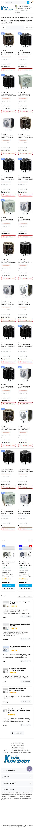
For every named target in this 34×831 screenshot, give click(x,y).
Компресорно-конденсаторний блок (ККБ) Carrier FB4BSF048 (24, 261)
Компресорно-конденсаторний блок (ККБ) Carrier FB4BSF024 (7, 344)
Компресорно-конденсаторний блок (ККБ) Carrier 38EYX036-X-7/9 (8, 52)
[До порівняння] (6, 46)
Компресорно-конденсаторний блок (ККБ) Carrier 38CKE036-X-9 (25, 469)
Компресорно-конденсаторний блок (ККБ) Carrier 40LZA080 (7, 511)
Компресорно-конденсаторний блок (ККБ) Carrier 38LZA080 (7, 302)
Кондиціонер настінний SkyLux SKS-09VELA (20, 602)
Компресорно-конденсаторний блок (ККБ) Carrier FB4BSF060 (7, 386)
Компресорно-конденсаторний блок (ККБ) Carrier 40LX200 (24, 428)
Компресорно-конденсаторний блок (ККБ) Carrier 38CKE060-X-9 (25, 177)
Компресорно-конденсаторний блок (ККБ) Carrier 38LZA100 (24, 386)
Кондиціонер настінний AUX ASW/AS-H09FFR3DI (8, 563)
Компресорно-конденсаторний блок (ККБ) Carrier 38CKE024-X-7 (25, 344)
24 (3, 27)
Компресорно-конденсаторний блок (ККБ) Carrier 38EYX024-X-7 (8, 428)
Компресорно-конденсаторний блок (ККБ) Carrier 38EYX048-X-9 (25, 135)
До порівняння (9, 588)
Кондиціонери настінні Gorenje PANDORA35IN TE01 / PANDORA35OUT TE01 (19, 710)
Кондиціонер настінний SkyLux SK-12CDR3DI (20, 625)
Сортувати (27, 27)
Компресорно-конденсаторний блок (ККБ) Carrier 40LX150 (24, 302)
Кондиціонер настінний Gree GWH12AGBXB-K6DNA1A (17, 669)
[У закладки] (10, 46)
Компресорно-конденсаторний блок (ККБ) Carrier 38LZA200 (24, 219)
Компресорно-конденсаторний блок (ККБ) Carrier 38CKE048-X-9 (8, 94)
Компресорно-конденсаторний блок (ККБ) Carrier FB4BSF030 (7, 469)
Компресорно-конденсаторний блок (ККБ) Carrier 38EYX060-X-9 (8, 261)
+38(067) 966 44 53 (23, 6)
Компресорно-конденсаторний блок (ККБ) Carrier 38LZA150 (7, 135)
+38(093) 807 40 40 (23, 9)
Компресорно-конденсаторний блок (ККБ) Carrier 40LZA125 (7, 219)
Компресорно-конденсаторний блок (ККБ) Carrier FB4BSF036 (24, 52)
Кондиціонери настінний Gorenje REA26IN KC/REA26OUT (25, 563)
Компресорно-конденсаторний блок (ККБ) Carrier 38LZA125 (24, 511)
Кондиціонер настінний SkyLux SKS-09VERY (20, 647)
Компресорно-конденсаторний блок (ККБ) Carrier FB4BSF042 (7, 177)
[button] (29, 540)
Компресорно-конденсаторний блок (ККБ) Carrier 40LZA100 (24, 94)
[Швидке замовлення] (6, 557)
